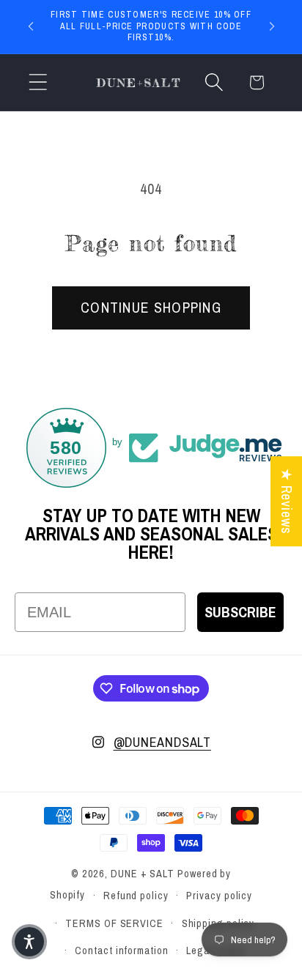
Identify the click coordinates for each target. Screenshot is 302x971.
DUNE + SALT (142, 873)
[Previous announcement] (31, 26)
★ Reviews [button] (286, 501)
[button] (38, 82)
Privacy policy (219, 895)
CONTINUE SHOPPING (151, 307)
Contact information (121, 950)
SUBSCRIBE (240, 612)
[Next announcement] (272, 26)
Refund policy (136, 895)
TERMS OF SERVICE (114, 923)
